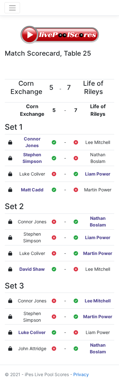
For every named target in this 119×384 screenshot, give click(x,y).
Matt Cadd (32, 189)
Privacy (81, 374)
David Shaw (32, 269)
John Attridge (32, 348)
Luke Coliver (32, 174)
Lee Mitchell (97, 142)
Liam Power (97, 174)
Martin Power (97, 189)
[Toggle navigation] (12, 7)
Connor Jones (32, 221)
